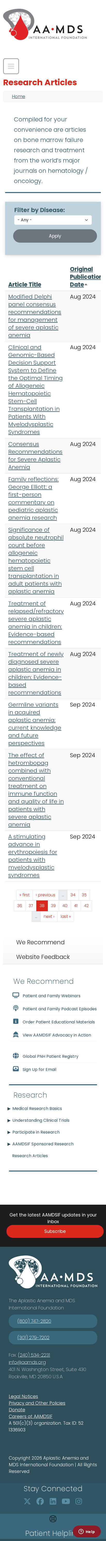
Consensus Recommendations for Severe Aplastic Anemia (35, 455)
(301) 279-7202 (33, 1337)
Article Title (24, 285)
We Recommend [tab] (40, 942)
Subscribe (55, 1231)
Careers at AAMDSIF (30, 1416)
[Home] (45, 24)
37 (32, 905)
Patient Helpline (53, 1533)
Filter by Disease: (39, 210)
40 (66, 905)
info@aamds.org (27, 1362)
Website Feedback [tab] (43, 957)
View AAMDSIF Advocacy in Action (57, 1035)
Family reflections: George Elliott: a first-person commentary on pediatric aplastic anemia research (33, 498)
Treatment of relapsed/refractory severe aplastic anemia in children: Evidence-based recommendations (36, 623)
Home (18, 96)
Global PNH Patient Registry (50, 1056)
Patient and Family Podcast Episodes (60, 1009)
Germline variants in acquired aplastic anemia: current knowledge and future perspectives (34, 724)
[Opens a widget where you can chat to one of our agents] (87, 1532)
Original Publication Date (86, 277)
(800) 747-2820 (34, 1321)
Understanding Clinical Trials (40, 1120)
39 (55, 905)
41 (77, 905)
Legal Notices (23, 1396)
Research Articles (30, 1156)
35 (86, 895)
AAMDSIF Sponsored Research (43, 1144)
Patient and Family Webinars (52, 996)
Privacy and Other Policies (37, 1403)
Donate (17, 1410)
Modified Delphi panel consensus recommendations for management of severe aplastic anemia (34, 316)
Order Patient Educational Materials (59, 1022)
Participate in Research (36, 1132)
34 (74, 895)
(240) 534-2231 (34, 1355)
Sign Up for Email (39, 1069)
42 (88, 905)
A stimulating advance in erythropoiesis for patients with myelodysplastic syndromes (32, 856)
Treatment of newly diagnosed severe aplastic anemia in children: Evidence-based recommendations (36, 673)
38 (43, 905)
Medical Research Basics (37, 1108)
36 (21, 905)
